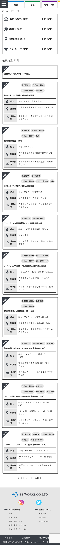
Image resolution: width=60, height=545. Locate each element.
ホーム (5, 11)
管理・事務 (49, 5)
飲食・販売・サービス (17, 529)
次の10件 (37, 478)
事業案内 (42, 513)
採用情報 (9, 538)
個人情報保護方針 (47, 538)
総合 (16, 5)
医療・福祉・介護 (15, 521)
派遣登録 (26, 538)
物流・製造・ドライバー (18, 525)
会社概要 (42, 517)
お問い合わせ (44, 521)
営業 (33, 5)
